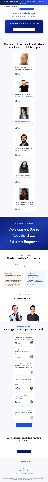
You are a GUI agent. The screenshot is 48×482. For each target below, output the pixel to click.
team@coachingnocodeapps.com (24, 468)
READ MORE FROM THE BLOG (24, 451)
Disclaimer (31, 473)
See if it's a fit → (23, 3)
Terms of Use (17, 473)
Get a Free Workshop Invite (27, 9)
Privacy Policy (24, 473)
